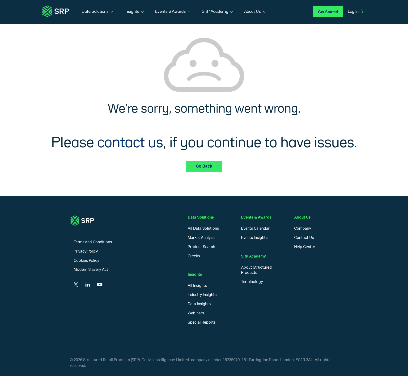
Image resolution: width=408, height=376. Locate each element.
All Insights (197, 285)
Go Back (204, 166)
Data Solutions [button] (95, 11)
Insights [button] (132, 11)
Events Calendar (255, 228)
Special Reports (202, 322)
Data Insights (199, 304)
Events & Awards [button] (170, 11)
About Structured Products (256, 270)
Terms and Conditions (93, 242)
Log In (355, 11)
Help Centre (304, 247)
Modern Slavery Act (91, 269)
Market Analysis (201, 238)
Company (302, 228)
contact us (130, 143)
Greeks (194, 256)
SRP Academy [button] (215, 11)
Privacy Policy (86, 251)
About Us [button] (252, 11)
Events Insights (254, 238)
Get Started (328, 12)
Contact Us (304, 238)
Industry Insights (202, 295)
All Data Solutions (203, 228)
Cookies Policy (86, 260)
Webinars (196, 313)
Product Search (201, 247)
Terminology (252, 282)
